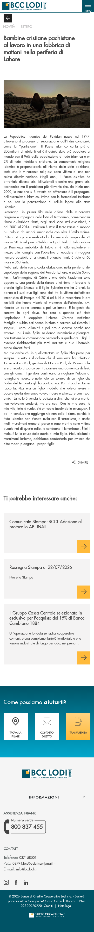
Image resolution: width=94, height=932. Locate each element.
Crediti (48, 905)
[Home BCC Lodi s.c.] (24, 6)
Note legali (65, 905)
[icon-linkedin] (26, 882)
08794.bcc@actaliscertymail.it (34, 863)
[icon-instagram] (6, 882)
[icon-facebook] (16, 882)
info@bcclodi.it (26, 869)
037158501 (28, 857)
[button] (88, 6)
